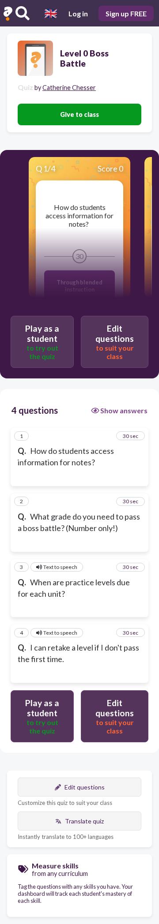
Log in (78, 13)
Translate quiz (84, 821)
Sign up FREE (126, 13)
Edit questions (84, 787)
